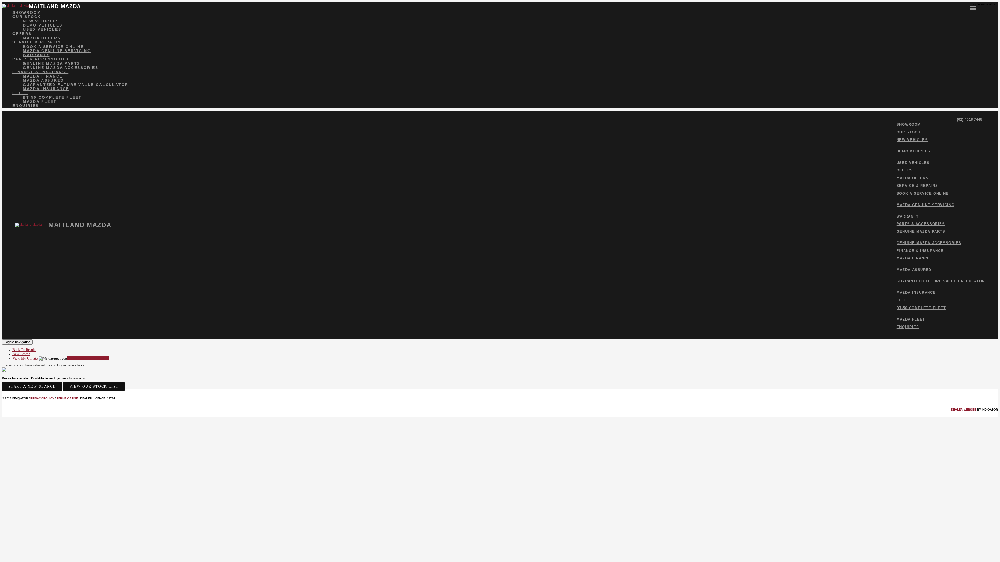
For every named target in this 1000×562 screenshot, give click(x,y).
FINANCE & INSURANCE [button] (40, 72)
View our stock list (94, 386)
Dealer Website (963, 409)
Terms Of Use (67, 398)
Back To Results (24, 350)
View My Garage (60, 358)
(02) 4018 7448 (969, 119)
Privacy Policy (42, 398)
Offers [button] (22, 33)
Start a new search (32, 386)
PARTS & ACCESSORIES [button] (40, 59)
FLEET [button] (20, 93)
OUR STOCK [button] (26, 17)
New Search (21, 354)
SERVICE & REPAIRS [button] (36, 42)
